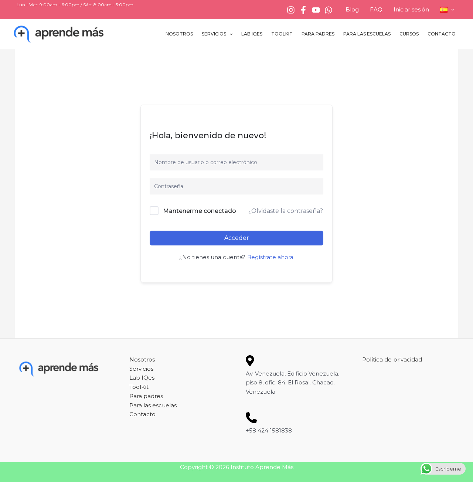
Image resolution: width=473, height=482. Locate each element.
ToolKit (282, 34)
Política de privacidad (392, 359)
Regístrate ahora (270, 257)
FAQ (376, 9)
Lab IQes (251, 34)
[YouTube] (316, 10)
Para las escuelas (367, 34)
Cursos (409, 34)
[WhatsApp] (328, 10)
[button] (451, 9)
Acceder (236, 237)
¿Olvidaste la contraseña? (285, 210)
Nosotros (179, 34)
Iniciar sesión (411, 9)
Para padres (318, 34)
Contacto (442, 34)
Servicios (214, 34)
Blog (352, 9)
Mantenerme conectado (199, 210)
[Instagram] (291, 10)
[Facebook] (303, 10)
